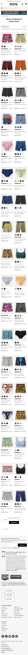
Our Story (3, 623)
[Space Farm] (2, 127)
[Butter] (2, 289)
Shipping (3, 610)
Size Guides (17, 610)
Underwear (6, 16)
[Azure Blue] (18, 127)
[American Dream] (18, 369)
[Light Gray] (2, 369)
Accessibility (4, 615)
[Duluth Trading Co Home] (14, 4)
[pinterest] (13, 636)
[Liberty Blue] (16, 154)
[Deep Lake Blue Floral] (23, 181)
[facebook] (2, 636)
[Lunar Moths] (7, 396)
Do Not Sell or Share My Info (7, 650)
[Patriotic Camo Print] (2, 46)
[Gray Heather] (20, 73)
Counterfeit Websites (19, 615)
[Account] (23, 3)
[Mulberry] (20, 477)
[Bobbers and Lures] (20, 423)
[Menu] (1, 3)
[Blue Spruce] (20, 154)
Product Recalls (17, 617)
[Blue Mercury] (7, 100)
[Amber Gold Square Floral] (18, 181)
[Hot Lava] (2, 73)
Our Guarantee (17, 613)
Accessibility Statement (6, 617)
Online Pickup (4, 613)
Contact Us (4, 607)
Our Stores (3, 625)
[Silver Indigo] (16, 450)
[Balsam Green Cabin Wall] (16, 316)
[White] (20, 342)
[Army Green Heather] (18, 46)
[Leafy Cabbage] (16, 181)
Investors (3, 630)
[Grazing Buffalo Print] (5, 46)
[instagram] (16, 636)
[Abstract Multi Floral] (2, 396)
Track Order (4, 608)
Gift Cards (16, 612)
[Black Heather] (20, 46)
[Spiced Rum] (16, 73)
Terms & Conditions (5, 646)
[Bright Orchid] (5, 477)
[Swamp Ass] (20, 369)
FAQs (2, 612)
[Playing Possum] (2, 154)
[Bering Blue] (5, 73)
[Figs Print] (2, 477)
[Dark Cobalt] (2, 181)
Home (2, 16)
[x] (6, 636)
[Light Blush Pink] (18, 477)
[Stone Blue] (16, 127)
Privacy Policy (17, 547)
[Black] (7, 73)
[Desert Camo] (16, 396)
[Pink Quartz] (20, 450)
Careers (3, 627)
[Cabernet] (7, 342)
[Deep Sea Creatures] (16, 369)
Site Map (3, 652)
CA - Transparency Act (6, 648)
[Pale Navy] (2, 208)
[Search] (2, 8)
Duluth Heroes (4, 628)
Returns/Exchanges (18, 608)
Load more (14, 522)
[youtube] (9, 636)
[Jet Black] (18, 450)
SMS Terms (16, 607)
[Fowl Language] (16, 46)
